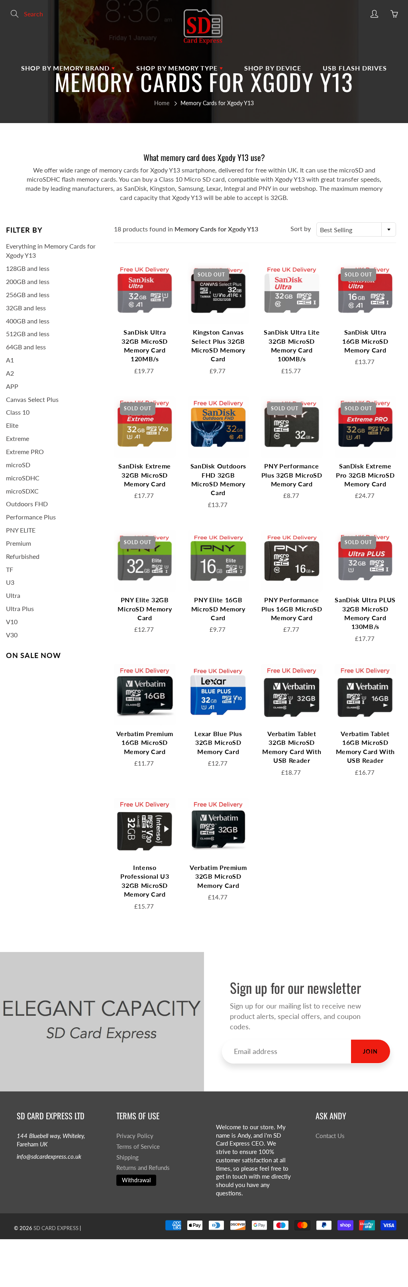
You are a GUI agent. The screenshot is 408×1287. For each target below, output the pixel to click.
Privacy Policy (134, 1135)
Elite (12, 425)
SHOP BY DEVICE (272, 68)
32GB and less (26, 307)
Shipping (127, 1157)
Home (161, 103)
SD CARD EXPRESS (55, 1228)
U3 (10, 582)
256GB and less (27, 294)
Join (370, 1051)
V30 (12, 635)
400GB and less (27, 321)
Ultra (13, 595)
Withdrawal (136, 1180)
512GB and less (27, 333)
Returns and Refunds (143, 1167)
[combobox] (356, 229)
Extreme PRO (25, 451)
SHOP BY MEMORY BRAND (66, 68)
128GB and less (27, 268)
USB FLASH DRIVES (355, 68)
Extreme (17, 438)
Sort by (300, 228)
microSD (18, 464)
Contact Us (330, 1135)
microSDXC (22, 491)
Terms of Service (138, 1146)
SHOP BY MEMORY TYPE (178, 68)
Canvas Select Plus (32, 399)
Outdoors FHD (27, 503)
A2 (10, 373)
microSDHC (22, 478)
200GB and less (27, 281)
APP (12, 386)
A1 (10, 360)
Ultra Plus (20, 608)
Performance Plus (31, 517)
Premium (18, 543)
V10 (12, 621)
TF (9, 569)
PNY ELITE (20, 530)
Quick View (144, 293)
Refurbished (22, 556)
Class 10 (17, 412)
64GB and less (26, 347)
